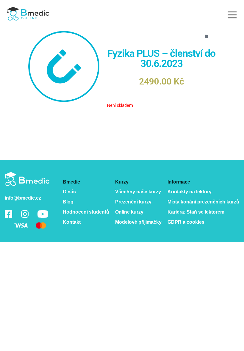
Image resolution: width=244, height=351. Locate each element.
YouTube (42, 214)
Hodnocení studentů (86, 211)
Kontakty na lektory (190, 191)
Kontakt (72, 222)
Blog (68, 201)
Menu (232, 15)
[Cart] (206, 36)
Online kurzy (129, 211)
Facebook (8, 214)
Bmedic (27, 179)
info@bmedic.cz (23, 197)
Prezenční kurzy (133, 201)
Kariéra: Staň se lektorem (196, 211)
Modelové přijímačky (138, 222)
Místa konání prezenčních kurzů (203, 201)
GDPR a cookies (186, 222)
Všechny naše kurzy (138, 191)
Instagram (25, 214)
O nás (69, 191)
